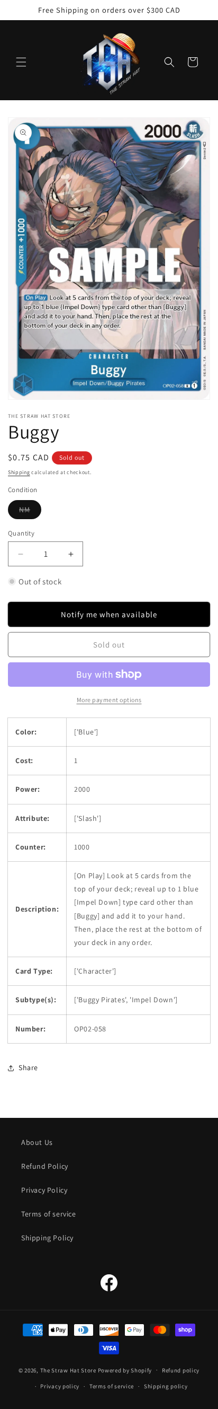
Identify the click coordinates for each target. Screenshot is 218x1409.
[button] (21, 62)
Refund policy (180, 1370)
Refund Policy (44, 1166)
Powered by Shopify (125, 1369)
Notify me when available (109, 614)
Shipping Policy (47, 1237)
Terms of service (48, 1214)
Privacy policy (59, 1386)
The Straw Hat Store (68, 1369)
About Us (37, 1142)
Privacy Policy (44, 1190)
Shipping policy (166, 1386)
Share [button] (28, 1067)
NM (30, 511)
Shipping (19, 472)
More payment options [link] (109, 700)
